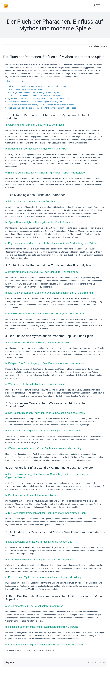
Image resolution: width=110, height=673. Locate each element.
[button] (103, 4)
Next (103, 46)
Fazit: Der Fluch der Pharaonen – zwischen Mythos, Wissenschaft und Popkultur (42, 108)
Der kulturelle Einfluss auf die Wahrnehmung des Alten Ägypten (35, 102)
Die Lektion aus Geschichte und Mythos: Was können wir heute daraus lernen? (41, 105)
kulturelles (26, 547)
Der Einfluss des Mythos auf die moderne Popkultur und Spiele (34, 96)
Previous (95, 46)
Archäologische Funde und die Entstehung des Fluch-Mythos (34, 92)
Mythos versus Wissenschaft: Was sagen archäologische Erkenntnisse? (38, 99)
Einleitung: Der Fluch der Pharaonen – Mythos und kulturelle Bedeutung (38, 86)
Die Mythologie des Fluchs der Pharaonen (26, 89)
